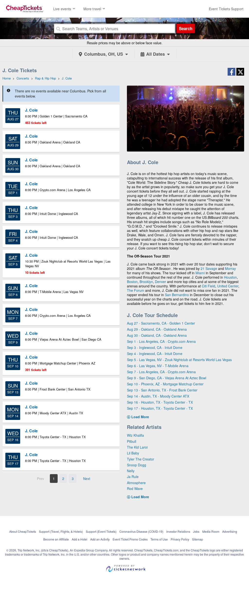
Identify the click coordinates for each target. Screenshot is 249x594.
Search (185, 28)
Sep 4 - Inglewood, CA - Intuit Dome (154, 353)
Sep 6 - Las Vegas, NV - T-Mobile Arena (157, 365)
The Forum (135, 290)
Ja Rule (133, 476)
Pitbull (131, 441)
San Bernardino (177, 294)
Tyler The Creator (140, 459)
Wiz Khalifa (135, 435)
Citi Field (208, 286)
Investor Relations (178, 531)
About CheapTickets (22, 531)
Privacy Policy (180, 539)
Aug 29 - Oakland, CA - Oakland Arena (157, 329)
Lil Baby (133, 453)
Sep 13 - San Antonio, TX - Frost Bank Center (162, 390)
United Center (227, 286)
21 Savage (209, 268)
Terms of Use (159, 539)
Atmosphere (136, 482)
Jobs (196, 531)
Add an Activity (100, 539)
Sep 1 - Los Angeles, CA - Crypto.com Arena (161, 341)
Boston (132, 281)
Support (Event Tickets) (101, 531)
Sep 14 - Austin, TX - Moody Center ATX (158, 396)
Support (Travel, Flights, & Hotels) (61, 531)
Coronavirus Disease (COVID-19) (141, 531)
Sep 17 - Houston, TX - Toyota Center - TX (160, 408)
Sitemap (197, 539)
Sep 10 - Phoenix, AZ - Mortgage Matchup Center (165, 384)
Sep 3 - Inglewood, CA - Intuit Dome (154, 347)
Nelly (130, 470)
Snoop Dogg (136, 464)
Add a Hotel (79, 539)
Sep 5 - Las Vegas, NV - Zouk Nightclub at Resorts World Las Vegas (179, 359)
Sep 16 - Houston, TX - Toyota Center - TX (160, 402)
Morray (230, 268)
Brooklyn (146, 281)
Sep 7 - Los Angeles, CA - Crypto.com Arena (161, 372)
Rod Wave (135, 488)
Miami (200, 272)
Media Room (210, 531)
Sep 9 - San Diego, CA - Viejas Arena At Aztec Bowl (166, 378)
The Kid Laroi (137, 447)
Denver (160, 281)
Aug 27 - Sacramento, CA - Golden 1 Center (161, 323)
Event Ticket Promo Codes (130, 539)
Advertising (229, 531)
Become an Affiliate (56, 539)
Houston (230, 277)
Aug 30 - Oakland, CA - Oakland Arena (157, 335)
